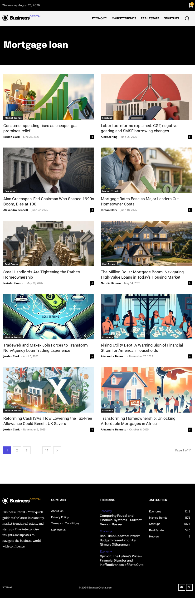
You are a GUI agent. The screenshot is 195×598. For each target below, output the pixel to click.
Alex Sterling (109, 136)
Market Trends (13, 117)
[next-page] (57, 450)
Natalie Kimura (13, 283)
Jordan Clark (11, 136)
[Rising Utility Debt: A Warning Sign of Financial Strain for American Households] (146, 316)
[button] (187, 18)
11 (47, 450)
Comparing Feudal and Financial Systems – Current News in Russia (121, 520)
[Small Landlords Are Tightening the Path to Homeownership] (48, 243)
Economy (10, 191)
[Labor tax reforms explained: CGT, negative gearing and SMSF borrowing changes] (146, 97)
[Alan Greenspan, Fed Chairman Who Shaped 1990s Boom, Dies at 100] (48, 170)
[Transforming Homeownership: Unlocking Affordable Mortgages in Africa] (146, 390)
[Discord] (181, 587)
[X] (189, 587)
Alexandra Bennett (15, 210)
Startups (107, 117)
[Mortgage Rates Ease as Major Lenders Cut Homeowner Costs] (146, 170)
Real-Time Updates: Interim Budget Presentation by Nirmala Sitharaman (120, 540)
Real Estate (11, 264)
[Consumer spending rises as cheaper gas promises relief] (48, 97)
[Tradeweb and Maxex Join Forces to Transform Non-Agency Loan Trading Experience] (48, 316)
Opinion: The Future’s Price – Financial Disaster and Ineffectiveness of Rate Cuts (121, 561)
